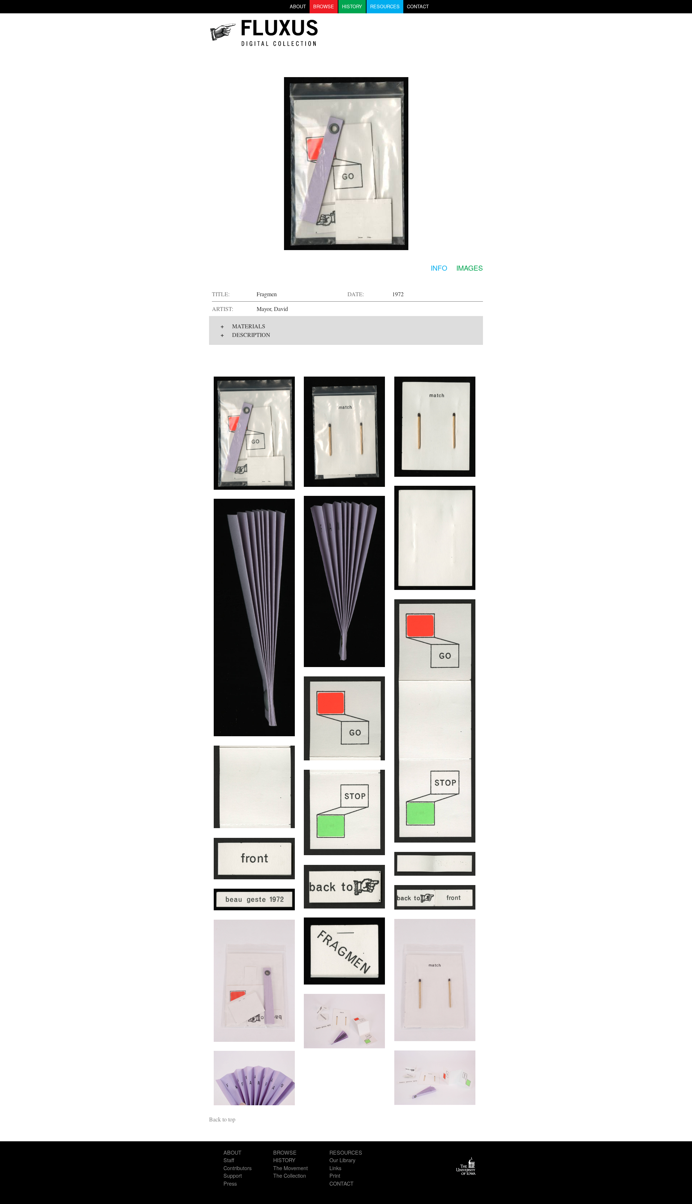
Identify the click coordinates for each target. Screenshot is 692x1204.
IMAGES (469, 267)
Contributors (237, 1168)
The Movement (290, 1168)
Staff (228, 1160)
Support (232, 1175)
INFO (439, 267)
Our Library (342, 1160)
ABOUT (298, 6)
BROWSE (323, 6)
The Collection (289, 1175)
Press (230, 1183)
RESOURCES (385, 6)
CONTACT (418, 6)
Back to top (222, 1119)
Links (335, 1168)
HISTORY (352, 6)
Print (334, 1175)
